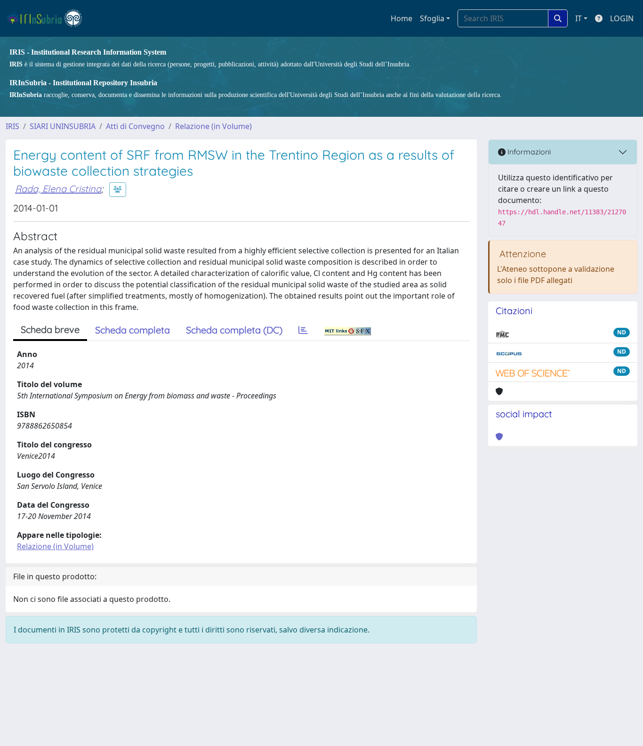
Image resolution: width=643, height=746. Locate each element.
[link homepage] (49, 18)
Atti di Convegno (135, 126)
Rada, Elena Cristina (58, 189)
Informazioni (528, 151)
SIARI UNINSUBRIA (63, 126)
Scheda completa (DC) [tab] (234, 330)
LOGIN (622, 18)
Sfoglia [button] (432, 18)
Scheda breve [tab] (50, 329)
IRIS (12, 126)
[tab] (303, 330)
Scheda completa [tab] (132, 330)
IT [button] (578, 18)
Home (401, 18)
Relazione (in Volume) (213, 126)
